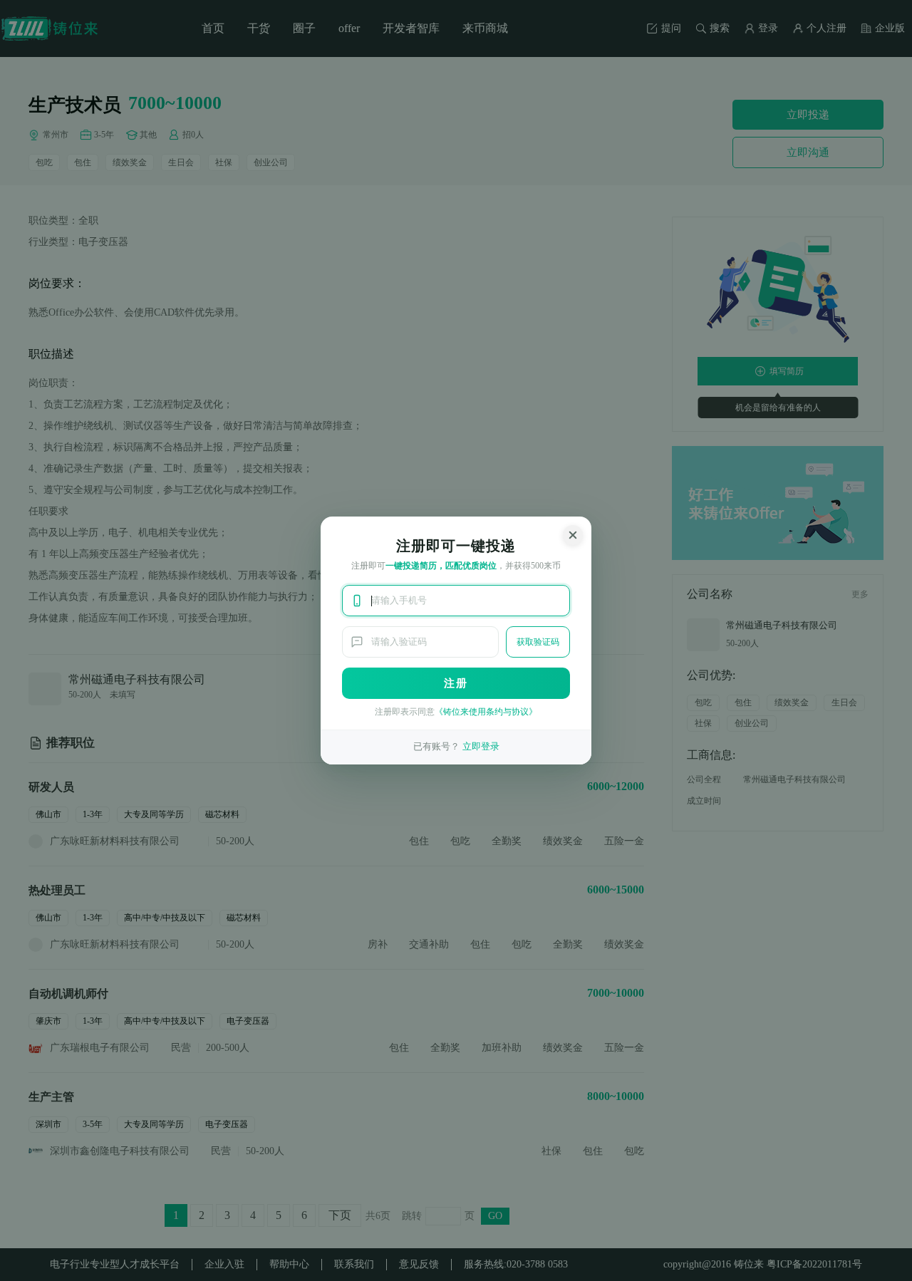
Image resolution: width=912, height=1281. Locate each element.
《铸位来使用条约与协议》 (486, 712)
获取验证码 (538, 642)
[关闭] (573, 535)
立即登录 (480, 746)
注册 (456, 683)
